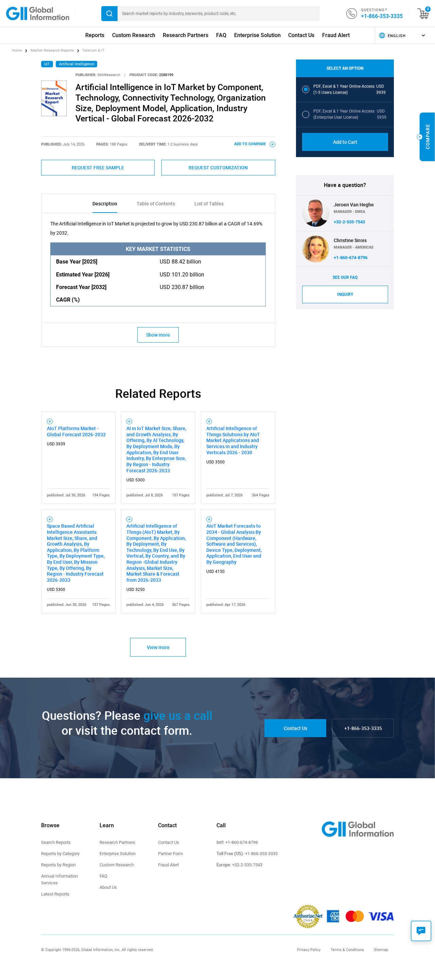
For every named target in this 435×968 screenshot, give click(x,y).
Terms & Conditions (347, 949)
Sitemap (381, 949)
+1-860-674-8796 (350, 257)
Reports (94, 35)
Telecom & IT (93, 50)
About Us (108, 887)
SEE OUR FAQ (345, 277)
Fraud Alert (336, 35)
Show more (158, 335)
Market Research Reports (52, 50)
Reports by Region (58, 864)
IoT (47, 64)
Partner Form (170, 853)
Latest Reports (55, 894)
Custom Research (133, 35)
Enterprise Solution (257, 35)
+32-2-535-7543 (349, 221)
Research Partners (185, 35)
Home (17, 50)
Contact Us (301, 35)
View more (158, 647)
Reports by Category (60, 853)
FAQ (221, 35)
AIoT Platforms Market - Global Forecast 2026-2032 (76, 431)
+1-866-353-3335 (382, 16)
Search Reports (56, 842)
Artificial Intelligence (76, 64)
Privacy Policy (308, 949)
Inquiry (345, 294)
